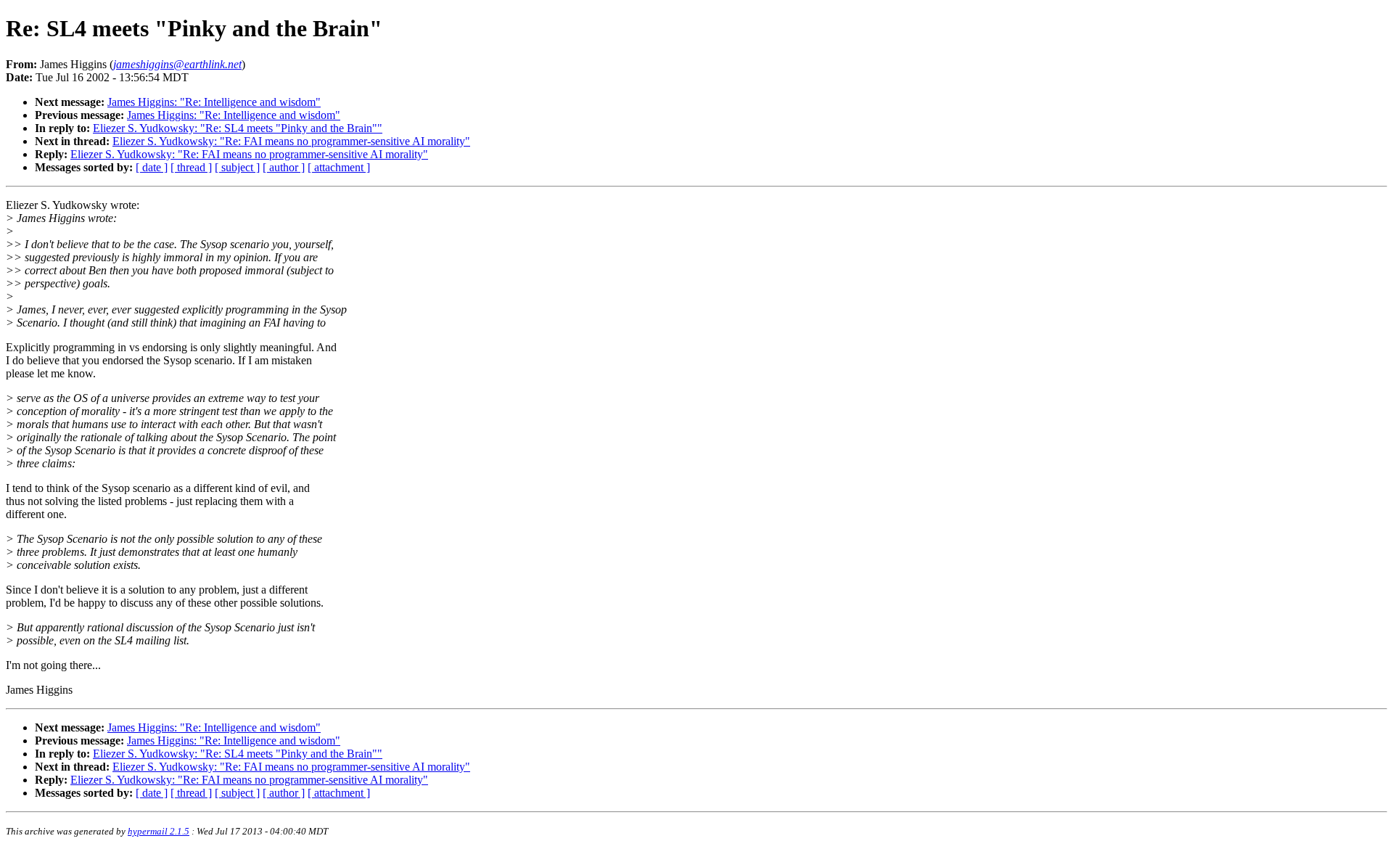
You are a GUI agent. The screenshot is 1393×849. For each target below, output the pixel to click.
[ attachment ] (339, 167)
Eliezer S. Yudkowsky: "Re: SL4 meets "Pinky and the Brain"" (237, 128)
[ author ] (284, 167)
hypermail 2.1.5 (158, 831)
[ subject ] (237, 167)
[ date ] (152, 167)
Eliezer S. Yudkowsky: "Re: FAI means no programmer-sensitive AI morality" (291, 141)
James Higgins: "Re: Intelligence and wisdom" (214, 102)
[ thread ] (191, 167)
